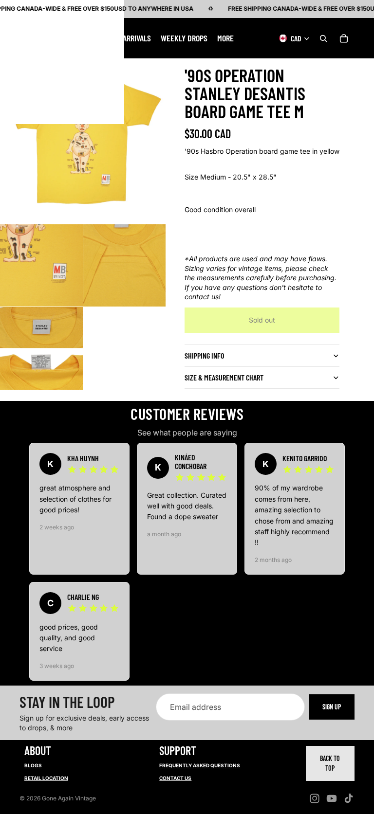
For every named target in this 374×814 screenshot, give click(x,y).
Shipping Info (204, 355)
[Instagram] (314, 798)
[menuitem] (225, 38)
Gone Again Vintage (69, 798)
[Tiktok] (349, 798)
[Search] (323, 38)
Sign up (331, 707)
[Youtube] (331, 798)
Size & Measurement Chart (224, 377)
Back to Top (330, 763)
